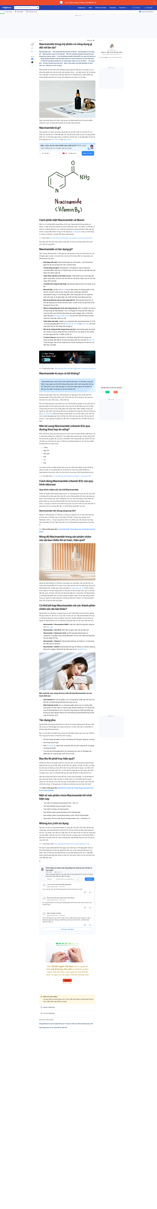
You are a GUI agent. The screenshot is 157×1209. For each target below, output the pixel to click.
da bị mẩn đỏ (51, 745)
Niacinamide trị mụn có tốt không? (54, 54)
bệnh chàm (67, 139)
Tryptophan (77, 232)
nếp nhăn (85, 324)
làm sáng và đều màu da (61, 316)
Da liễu (40, 40)
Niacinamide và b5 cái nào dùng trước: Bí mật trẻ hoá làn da (75, 368)
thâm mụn (49, 627)
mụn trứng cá (55, 139)
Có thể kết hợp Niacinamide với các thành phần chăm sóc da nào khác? (64, 61)
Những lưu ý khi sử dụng (54, 65)
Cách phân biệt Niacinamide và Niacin (64, 52)
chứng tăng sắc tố (77, 588)
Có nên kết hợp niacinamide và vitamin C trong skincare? (72, 476)
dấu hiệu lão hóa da (72, 324)
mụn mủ (91, 340)
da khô (63, 289)
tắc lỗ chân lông (46, 413)
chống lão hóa (81, 649)
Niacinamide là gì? (45, 52)
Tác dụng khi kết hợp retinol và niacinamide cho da (72, 844)
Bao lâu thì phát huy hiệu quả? (53, 63)
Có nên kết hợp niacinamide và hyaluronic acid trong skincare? (71, 238)
